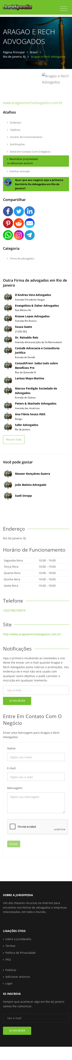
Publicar (10, 970)
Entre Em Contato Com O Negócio (29, 151)
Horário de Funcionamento (25, 137)
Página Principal (14, 52)
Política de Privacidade (20, 953)
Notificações (17, 144)
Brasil (34, 52)
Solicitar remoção (19, 171)
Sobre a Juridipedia (18, 939)
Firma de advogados (21, 258)
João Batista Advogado (30, 485)
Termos (10, 946)
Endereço (15, 122)
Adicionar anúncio (17, 977)
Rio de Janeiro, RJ (14, 56)
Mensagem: (15, 788)
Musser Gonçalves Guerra (32, 473)
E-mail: (11, 768)
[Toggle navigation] (63, 8)
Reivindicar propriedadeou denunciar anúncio (22, 161)
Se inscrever (17, 700)
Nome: (11, 748)
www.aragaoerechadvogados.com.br (33, 102)
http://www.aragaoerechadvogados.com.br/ (32, 634)
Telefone (14, 130)
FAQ (8, 959)
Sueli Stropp (23, 495)
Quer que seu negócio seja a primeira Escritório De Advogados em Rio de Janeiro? (39, 184)
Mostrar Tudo (13, 439)
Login (9, 983)
